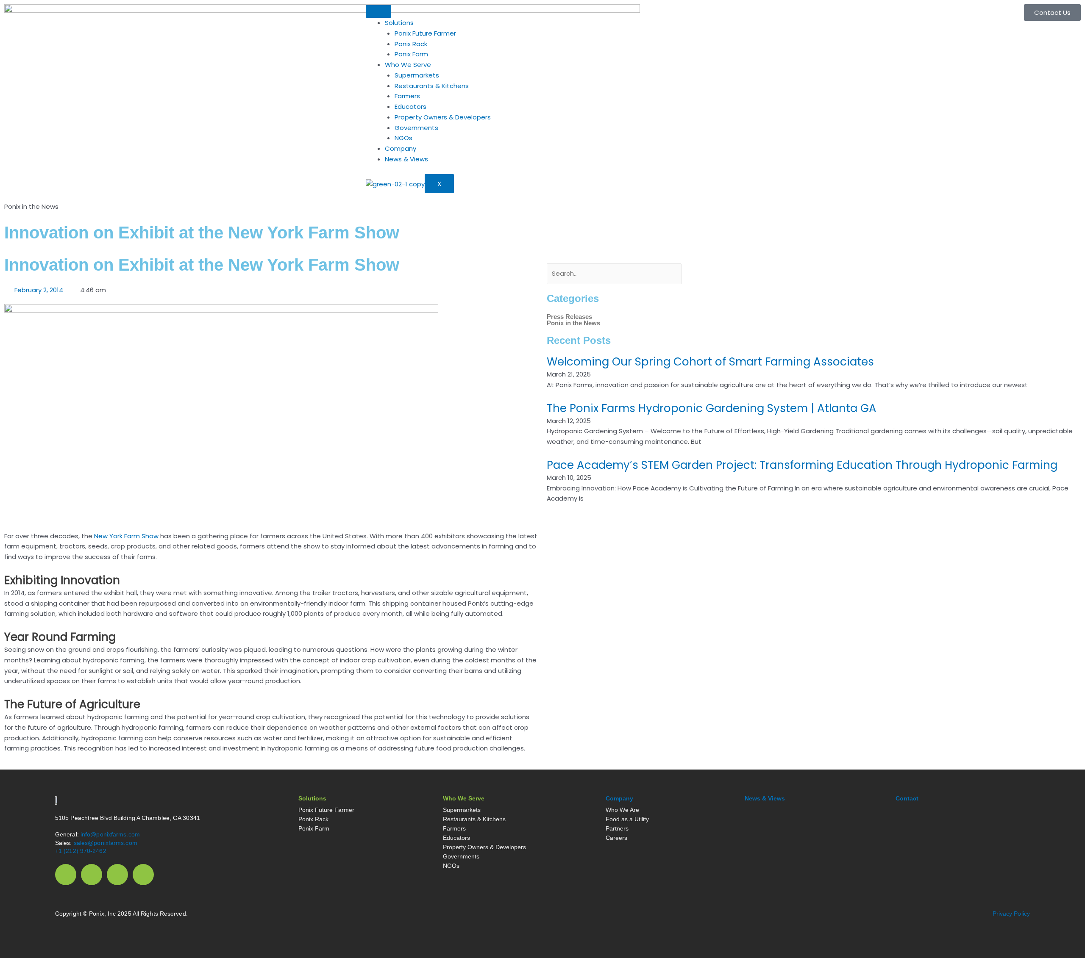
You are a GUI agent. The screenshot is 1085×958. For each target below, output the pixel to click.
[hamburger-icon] (378, 11)
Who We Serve (408, 64)
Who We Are (622, 809)
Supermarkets (417, 75)
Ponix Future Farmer (425, 33)
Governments (416, 127)
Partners (617, 828)
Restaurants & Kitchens (432, 85)
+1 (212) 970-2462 (80, 850)
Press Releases (569, 316)
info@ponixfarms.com (109, 834)
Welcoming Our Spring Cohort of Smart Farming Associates (710, 361)
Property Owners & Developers (443, 117)
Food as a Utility (627, 819)
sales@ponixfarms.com (105, 842)
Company (400, 148)
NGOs (403, 137)
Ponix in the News (573, 323)
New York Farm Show (126, 536)
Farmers (407, 95)
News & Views (406, 159)
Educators (410, 106)
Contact (907, 798)
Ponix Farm (411, 54)
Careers (616, 837)
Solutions (399, 22)
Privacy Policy (1011, 913)
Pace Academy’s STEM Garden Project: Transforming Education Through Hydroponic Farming (802, 465)
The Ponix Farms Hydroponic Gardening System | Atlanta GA (711, 408)
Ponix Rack (411, 43)
